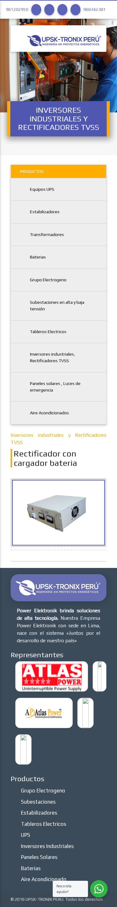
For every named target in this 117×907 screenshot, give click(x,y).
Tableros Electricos (48, 331)
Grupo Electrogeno (48, 279)
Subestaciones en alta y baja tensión (57, 305)
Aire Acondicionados (49, 412)
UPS (25, 835)
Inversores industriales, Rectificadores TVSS (52, 357)
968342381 (94, 9)
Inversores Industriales (47, 846)
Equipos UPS (42, 189)
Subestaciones (38, 802)
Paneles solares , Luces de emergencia (55, 386)
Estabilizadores (45, 211)
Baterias (38, 256)
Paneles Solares (39, 857)
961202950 (17, 9)
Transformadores (47, 234)
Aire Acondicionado (43, 879)
